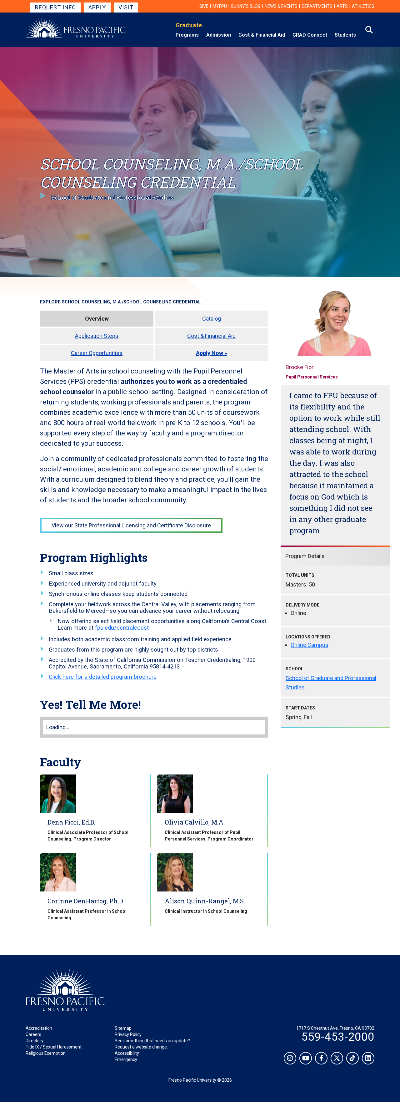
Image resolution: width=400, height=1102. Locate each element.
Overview (97, 318)
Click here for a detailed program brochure (103, 676)
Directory (34, 1040)
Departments (317, 6)
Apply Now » (211, 353)
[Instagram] (290, 1058)
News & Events (281, 6)
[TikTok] (352, 1058)
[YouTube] (305, 1058)
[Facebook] (321, 1058)
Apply (97, 7)
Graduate (189, 25)
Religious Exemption (46, 1053)
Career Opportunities (96, 353)
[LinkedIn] (368, 1058)
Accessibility (127, 1053)
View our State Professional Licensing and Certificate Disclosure (131, 525)
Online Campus (309, 645)
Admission (218, 35)
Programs (187, 35)
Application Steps (96, 336)
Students (345, 35)
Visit (125, 7)
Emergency (126, 1059)
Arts (342, 6)
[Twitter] (337, 1058)
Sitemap (123, 1028)
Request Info (55, 7)
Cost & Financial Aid (261, 35)
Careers (33, 1034)
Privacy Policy (128, 1034)
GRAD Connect (309, 35)
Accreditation (39, 1028)
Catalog (211, 318)
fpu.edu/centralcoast (122, 627)
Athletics (363, 6)
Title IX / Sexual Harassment (54, 1046)
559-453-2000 (337, 1037)
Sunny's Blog (246, 6)
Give (203, 6)
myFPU (219, 6)
